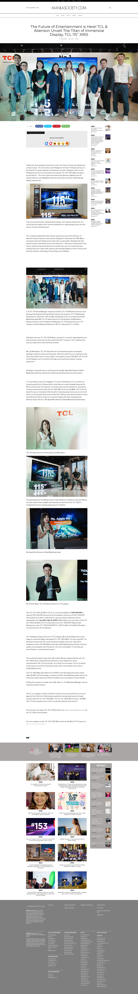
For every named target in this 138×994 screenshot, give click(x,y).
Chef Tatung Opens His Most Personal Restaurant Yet (97, 777)
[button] (110, 7)
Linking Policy (100, 914)
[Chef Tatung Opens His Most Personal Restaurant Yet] (108, 777)
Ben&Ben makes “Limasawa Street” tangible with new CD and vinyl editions (97, 223)
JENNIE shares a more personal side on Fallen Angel (97, 182)
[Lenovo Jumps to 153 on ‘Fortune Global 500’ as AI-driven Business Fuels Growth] (107, 170)
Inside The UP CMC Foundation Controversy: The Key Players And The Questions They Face (97, 821)
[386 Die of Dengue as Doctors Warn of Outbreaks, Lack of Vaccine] (107, 150)
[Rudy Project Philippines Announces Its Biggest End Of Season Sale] (108, 770)
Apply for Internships (69, 907)
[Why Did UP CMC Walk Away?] (108, 844)
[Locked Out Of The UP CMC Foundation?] (108, 837)
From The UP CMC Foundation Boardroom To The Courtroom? (98, 830)
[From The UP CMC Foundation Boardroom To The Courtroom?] (108, 830)
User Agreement (101, 905)
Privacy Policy (100, 907)
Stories (28, 737)
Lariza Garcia (64, 38)
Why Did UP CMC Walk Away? (97, 843)
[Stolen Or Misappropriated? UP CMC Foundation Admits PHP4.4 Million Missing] (108, 811)
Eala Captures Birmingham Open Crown (105, 754)
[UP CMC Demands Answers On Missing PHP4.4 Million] (108, 804)
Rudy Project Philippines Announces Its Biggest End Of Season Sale (98, 770)
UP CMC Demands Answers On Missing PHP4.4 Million (96, 803)
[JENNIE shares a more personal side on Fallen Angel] (107, 180)
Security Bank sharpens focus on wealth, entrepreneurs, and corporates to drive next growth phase (97, 212)
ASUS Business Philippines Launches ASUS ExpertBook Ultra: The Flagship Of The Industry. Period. (98, 786)
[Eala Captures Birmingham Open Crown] (105, 748)
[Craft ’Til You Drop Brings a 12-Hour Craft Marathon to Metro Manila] (107, 160)
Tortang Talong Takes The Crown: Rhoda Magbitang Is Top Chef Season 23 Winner (88, 755)
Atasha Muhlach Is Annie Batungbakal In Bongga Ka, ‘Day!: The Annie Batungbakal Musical (97, 795)
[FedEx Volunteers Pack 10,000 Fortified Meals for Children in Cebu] (107, 201)
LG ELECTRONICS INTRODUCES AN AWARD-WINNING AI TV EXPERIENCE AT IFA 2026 (97, 192)
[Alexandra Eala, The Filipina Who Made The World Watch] (72, 748)
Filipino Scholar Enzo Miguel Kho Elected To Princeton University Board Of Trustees (55, 755)
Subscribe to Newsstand (87, 905)
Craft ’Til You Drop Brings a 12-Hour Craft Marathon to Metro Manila (97, 162)
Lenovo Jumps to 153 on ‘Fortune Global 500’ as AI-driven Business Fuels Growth (97, 172)
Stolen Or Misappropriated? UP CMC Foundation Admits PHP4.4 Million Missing (97, 812)
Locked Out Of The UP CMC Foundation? (97, 836)
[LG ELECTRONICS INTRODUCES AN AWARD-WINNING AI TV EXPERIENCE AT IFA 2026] (107, 189)
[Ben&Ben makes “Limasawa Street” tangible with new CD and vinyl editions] (107, 221)
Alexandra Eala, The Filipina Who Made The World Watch (72, 755)
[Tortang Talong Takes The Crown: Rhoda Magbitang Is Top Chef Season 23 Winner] (88, 748)
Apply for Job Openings (69, 905)
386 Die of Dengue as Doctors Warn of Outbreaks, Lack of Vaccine (97, 152)
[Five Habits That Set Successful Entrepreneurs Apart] (107, 128)
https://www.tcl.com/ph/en (36, 724)
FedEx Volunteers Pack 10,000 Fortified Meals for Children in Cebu (97, 202)
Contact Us (51, 905)
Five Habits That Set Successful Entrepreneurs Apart (96, 129)
